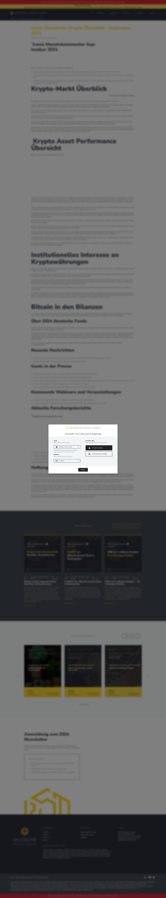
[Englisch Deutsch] (67, 461)
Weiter (83, 470)
